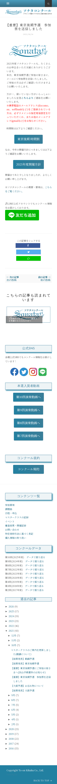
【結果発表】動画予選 (22, 659)
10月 (14, 645)
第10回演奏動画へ (28, 397)
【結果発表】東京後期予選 (25, 663)
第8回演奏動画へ (28, 423)
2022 (11, 626)
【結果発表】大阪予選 (22, 690)
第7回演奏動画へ (28, 436)
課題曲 (8, 509)
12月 (14, 635)
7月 (13, 705)
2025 (11, 611)
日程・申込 (11, 513)
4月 (13, 719)
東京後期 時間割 (28, 139)
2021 (11, 630)
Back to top (42, 780)
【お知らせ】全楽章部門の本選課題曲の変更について (24, 319)
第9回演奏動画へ (28, 410)
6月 (13, 709)
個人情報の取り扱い (15, 538)
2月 (13, 724)
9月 (13, 695)
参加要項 (9, 505)
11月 (14, 640)
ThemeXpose (12, 774)
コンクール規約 (30, 469)
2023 (11, 621)
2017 (11, 743)
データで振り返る (35, 557)
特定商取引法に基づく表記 (19, 533)
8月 (13, 700)
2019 (11, 734)
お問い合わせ (12, 529)
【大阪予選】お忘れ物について (27, 686)
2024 (11, 616)
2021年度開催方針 (28, 164)
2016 (11, 748)
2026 (11, 606)
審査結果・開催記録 (15, 525)
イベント (9, 521)
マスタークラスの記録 (16, 517)
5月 (13, 714)
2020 (11, 729)
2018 (11, 738)
